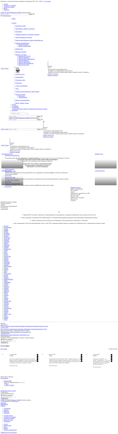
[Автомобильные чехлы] (12, 160)
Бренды (21, 109)
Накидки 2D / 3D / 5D (25, 56)
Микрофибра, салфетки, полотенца (25, 28)
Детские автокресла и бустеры (23, 37)
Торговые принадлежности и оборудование (27, 91)
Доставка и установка (10, 417)
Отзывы (31, 109)
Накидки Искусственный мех (27, 59)
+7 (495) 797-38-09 (9, 385)
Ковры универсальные (25, 46)
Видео (35, 109)
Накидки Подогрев (24, 64)
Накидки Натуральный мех (26, 63)
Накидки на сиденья (20, 54)
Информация (4, 404)
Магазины (6, 413)
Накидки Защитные (24, 57)
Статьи (6, 424)
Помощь (3, 406)
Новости (26, 109)
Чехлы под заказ (8, 420)
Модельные (22, 96)
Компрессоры (19, 49)
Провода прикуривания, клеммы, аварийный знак (29, 40)
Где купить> (47, 1)
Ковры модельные (23, 44)
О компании (15, 109)
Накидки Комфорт (24, 60)
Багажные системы (20, 26)
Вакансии (40, 109)
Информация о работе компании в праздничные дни (15, 335)
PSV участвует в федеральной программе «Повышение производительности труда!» (24, 329)
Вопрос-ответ (7, 425)
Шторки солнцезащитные (22, 100)
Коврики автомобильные (22, 43)
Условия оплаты (8, 415)
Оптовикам (7, 421)
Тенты (17, 88)
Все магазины (4, 378)
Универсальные (23, 97)
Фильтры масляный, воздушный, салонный (27, 34)
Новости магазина (7, 339)
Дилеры (45, 109)
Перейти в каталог (76, 187)
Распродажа (18, 83)
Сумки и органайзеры (21, 85)
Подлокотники (19, 77)
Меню (13, 18)
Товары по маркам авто (10, 430)
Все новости (4, 324)
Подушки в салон (20, 80)
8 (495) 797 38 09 (5, 12)
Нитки (17, 67)
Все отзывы (4, 349)
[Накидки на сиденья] (12, 177)
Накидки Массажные (24, 62)
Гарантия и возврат (9, 418)
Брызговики (18, 31)
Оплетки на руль (19, 74)
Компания (3, 403)
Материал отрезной (20, 52)
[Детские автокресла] (106, 177)
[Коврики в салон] (106, 160)
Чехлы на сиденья (20, 94)
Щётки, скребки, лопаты (22, 103)
